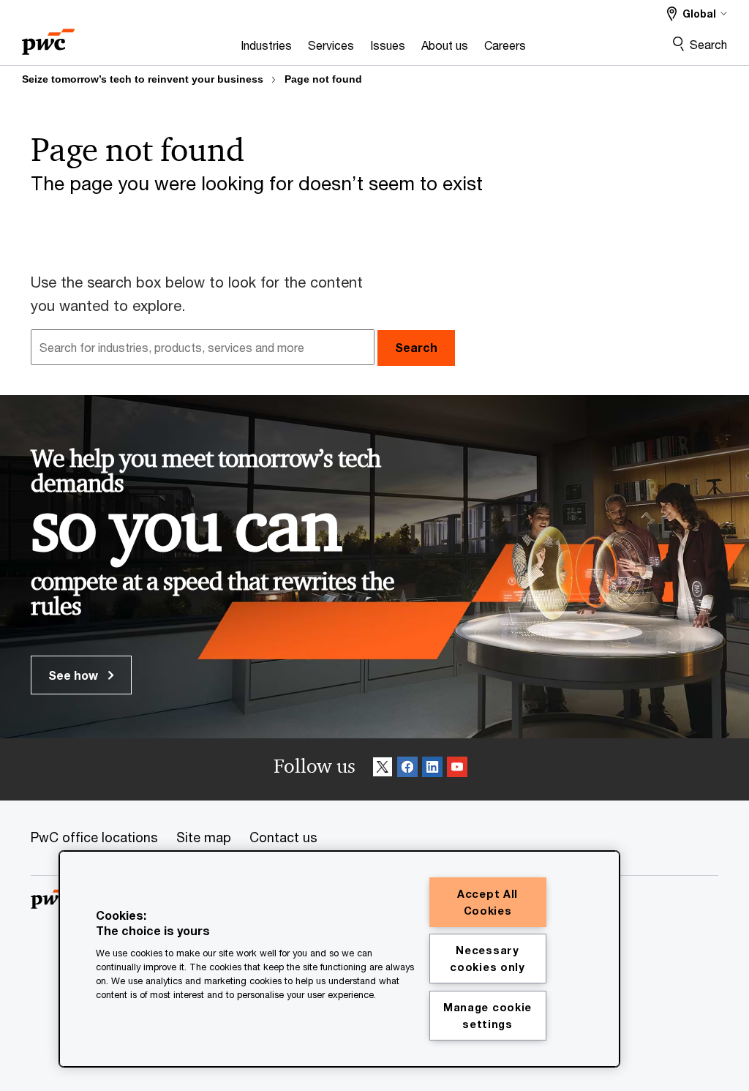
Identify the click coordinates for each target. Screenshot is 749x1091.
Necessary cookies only (487, 958)
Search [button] (416, 347)
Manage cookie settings (487, 1015)
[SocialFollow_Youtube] (457, 769)
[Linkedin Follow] (432, 769)
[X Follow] (382, 769)
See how (74, 675)
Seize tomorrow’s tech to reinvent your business (142, 79)
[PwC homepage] (48, 37)
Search (708, 44)
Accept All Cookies (487, 902)
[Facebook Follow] (407, 769)
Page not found (323, 79)
